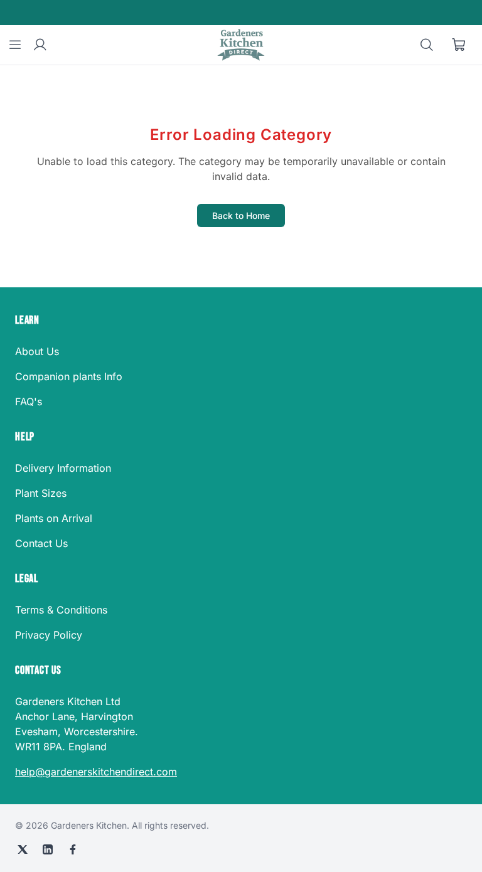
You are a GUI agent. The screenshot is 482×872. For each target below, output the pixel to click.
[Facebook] (72, 849)
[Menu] (15, 45)
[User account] (40, 45)
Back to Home (241, 215)
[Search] (426, 45)
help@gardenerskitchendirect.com (96, 771)
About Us (37, 351)
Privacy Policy (48, 635)
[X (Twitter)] (22, 849)
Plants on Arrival (53, 518)
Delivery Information (63, 468)
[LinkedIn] (47, 849)
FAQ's (28, 401)
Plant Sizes (41, 493)
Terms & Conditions (61, 609)
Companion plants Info (68, 376)
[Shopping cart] (459, 45)
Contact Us (41, 543)
